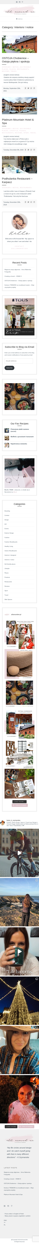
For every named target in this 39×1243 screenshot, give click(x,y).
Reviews (5, 71)
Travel (14, 71)
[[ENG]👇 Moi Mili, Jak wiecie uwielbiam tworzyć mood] (20, 754)
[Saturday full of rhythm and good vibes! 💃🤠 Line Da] (19, 1050)
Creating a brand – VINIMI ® (13, 276)
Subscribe (9, 368)
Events (7, 528)
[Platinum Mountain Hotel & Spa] (19, 114)
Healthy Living (9, 546)
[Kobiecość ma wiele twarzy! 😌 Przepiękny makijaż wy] (19, 1099)
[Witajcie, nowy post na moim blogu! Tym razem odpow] (20, 664)
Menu (20, 19)
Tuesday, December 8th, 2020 (13, 150)
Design (7, 520)
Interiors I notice (10, 67)
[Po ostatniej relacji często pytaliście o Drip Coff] (19, 951)
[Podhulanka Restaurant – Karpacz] (19, 173)
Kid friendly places (10, 564)
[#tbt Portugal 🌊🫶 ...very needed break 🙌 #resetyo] (19, 902)
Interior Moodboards (11, 550)
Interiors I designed (10, 555)
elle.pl (15, 492)
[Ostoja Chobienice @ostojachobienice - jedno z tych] (20, 724)
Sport (26, 133)
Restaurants (23, 69)
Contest (7, 515)
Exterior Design (9, 533)
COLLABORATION (19, 248)
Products (7, 577)
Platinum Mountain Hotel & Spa (13, 1194)
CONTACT (19, 246)
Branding (7, 511)
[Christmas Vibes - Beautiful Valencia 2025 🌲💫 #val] (19, 1001)
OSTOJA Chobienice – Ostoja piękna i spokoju (18, 280)
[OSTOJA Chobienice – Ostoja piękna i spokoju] (19, 52)
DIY (6, 524)
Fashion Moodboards (11, 542)
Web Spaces (8, 599)
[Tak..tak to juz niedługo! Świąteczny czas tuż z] (20, 634)
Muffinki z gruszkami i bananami (22, 436)
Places (13, 69)
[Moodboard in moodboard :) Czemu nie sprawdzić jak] (20, 784)
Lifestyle (14, 130)
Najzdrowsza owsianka (19, 444)
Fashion (7, 537)
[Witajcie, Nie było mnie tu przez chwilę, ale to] (20, 694)
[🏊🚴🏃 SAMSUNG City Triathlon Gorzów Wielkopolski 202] (19, 853)
